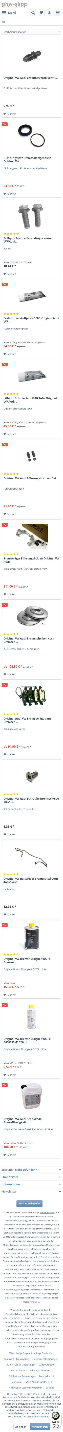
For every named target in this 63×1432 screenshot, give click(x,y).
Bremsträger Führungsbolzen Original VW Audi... (31, 560)
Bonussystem (22, 1358)
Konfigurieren (40, 1426)
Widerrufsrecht (46, 1364)
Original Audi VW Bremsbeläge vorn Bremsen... (27, 720)
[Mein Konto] (49, 12)
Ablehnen (20, 1426)
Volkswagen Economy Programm (25, 1387)
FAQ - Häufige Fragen (19, 1353)
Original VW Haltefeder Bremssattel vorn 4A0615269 (31, 880)
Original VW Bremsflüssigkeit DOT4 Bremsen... (27, 960)
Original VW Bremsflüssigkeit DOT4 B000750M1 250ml (27, 1040)
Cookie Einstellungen (24, 1364)
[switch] (56, 1426)
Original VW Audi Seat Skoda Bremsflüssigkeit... (23, 1120)
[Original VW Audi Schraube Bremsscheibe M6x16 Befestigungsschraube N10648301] (31, 776)
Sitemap (50, 1387)
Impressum (16, 1381)
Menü (12, 13)
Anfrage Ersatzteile (42, 1353)
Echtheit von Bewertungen (22, 1376)
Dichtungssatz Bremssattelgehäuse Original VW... (27, 159)
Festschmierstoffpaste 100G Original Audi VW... (31, 319)
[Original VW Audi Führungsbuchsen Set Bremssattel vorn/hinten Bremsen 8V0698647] (31, 456)
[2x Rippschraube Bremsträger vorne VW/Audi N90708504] (31, 216)
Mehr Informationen (43, 1416)
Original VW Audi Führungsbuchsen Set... (31, 478)
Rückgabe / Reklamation (45, 1358)
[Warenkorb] (57, 12)
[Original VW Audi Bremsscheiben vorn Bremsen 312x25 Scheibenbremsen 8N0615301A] (31, 616)
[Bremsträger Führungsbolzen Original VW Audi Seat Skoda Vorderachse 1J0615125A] (31, 536)
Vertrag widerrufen (29, 1203)
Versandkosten (47, 1212)
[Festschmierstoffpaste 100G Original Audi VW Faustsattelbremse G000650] (31, 296)
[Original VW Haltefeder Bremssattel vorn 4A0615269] (31, 856)
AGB (9, 1364)
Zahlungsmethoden (40, 1370)
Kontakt (8, 1358)
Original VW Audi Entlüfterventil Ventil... (31, 78)
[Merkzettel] (41, 12)
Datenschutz (45, 1376)
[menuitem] (9, 12)
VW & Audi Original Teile (38, 1381)
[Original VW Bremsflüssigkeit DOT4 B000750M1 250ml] (31, 1017)
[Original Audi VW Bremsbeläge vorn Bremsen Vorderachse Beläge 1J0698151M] (31, 696)
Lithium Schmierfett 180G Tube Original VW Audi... (30, 399)
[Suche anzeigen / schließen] (33, 12)
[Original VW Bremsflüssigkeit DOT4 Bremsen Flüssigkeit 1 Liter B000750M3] (31, 937)
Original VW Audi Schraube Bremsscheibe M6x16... (31, 800)
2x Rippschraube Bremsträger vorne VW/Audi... (28, 239)
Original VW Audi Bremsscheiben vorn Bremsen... (29, 640)
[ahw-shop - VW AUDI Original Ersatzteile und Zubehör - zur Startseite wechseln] (15, 5)
